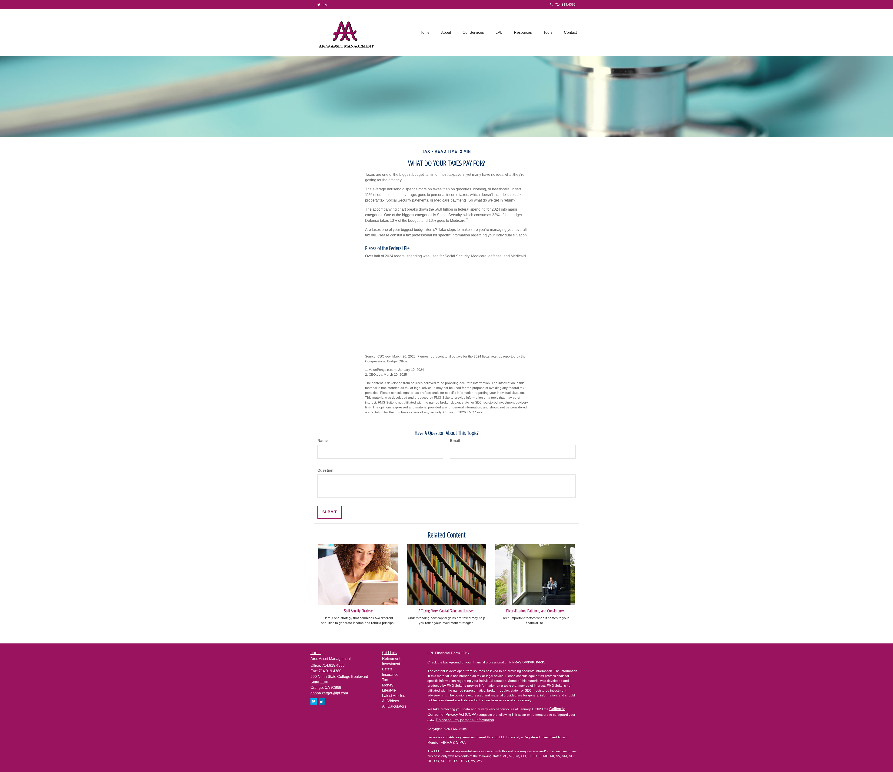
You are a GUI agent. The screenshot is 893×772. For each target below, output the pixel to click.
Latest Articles (393, 696)
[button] (446, 32)
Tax (385, 680)
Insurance (390, 674)
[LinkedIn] (325, 4)
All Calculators (394, 706)
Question (325, 470)
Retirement (391, 658)
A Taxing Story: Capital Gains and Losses (446, 610)
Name (322, 441)
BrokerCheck (533, 662)
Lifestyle (389, 690)
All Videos (390, 701)
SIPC (460, 742)
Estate (387, 669)
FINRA (446, 742)
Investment (391, 664)
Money (387, 685)
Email (455, 441)
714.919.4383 (565, 4)
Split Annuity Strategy (358, 610)
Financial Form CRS (452, 653)
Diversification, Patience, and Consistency (535, 610)
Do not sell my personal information (465, 720)
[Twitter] (318, 4)
